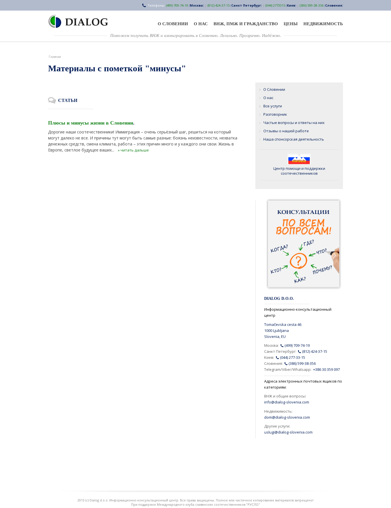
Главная (55, 56)
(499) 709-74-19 (177, 5)
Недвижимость (323, 23)
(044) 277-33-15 (292, 357)
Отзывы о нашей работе (286, 130)
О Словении (173, 23)
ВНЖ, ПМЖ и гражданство (246, 23)
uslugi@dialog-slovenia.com (288, 432)
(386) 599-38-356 (311, 5)
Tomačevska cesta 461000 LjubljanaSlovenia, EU (282, 330)
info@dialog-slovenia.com (286, 402)
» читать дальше (133, 150)
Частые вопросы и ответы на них (294, 122)
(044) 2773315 (275, 5)
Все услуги (272, 106)
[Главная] (81, 21)
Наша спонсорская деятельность (293, 139)
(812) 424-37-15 (219, 5)
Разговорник (275, 114)
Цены (291, 23)
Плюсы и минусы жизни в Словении (90, 123)
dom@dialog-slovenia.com (287, 417)
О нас (201, 23)
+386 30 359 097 (326, 369)
